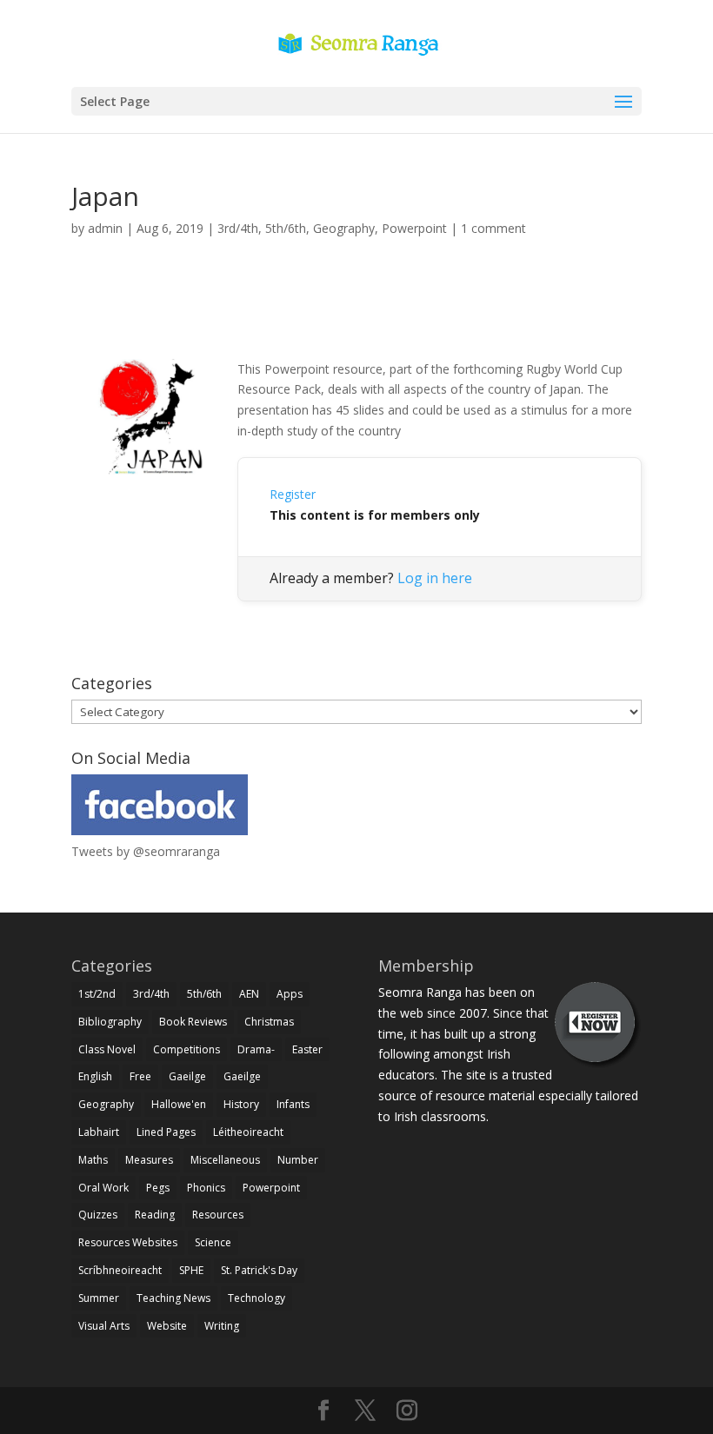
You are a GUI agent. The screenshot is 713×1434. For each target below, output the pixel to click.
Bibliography (110, 1021)
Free (140, 1076)
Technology (256, 1298)
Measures (149, 1159)
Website (167, 1325)
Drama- (256, 1049)
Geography (344, 228)
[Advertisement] (356, 318)
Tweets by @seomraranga (145, 851)
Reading (155, 1214)
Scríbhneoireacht (120, 1270)
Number (297, 1159)
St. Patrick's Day (259, 1270)
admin (105, 228)
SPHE (191, 1270)
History (241, 1104)
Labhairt (98, 1132)
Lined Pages (166, 1132)
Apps (290, 993)
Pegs (158, 1187)
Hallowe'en (178, 1104)
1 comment (493, 228)
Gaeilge (187, 1076)
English (95, 1076)
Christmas (269, 1021)
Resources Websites (127, 1242)
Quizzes (97, 1214)
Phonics (206, 1187)
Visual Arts (104, 1325)
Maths (93, 1159)
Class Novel (107, 1049)
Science (213, 1242)
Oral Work (103, 1187)
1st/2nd (97, 993)
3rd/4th (237, 228)
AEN (249, 993)
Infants (293, 1104)
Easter (307, 1049)
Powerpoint (414, 228)
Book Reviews (193, 1021)
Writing (221, 1325)
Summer (98, 1298)
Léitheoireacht (248, 1132)
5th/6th (285, 228)
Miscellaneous (225, 1159)
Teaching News (173, 1298)
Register (293, 494)
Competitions (186, 1049)
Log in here (434, 578)
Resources (217, 1214)
